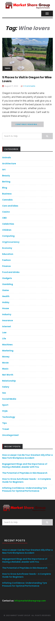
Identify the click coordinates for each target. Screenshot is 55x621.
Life (4, 338)
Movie (5, 362)
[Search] (47, 136)
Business (7, 193)
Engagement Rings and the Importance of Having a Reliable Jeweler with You (24, 465)
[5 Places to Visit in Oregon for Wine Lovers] (27, 54)
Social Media (9, 398)
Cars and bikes (10, 205)
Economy (7, 248)
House (5, 308)
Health (5, 296)
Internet (6, 326)
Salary (5, 386)
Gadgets (7, 278)
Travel (7, 68)
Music (5, 368)
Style (5, 410)
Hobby (5, 302)
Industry (6, 314)
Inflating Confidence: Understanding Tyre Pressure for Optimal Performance (24, 489)
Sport (5, 404)
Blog (4, 187)
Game (5, 290)
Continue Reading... (27, 124)
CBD (4, 217)
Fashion (6, 260)
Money (5, 356)
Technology (8, 417)
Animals (6, 157)
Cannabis (7, 199)
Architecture (9, 163)
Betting (6, 181)
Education (7, 254)
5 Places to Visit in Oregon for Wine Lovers (27, 79)
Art (4, 169)
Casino (6, 211)
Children (6, 229)
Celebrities (8, 223)
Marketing (7, 350)
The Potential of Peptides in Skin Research (24, 472)
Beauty (6, 175)
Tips (4, 423)
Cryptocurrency (10, 242)
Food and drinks (11, 272)
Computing (8, 235)
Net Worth (7, 374)
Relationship (9, 380)
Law (4, 332)
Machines (7, 344)
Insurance (7, 320)
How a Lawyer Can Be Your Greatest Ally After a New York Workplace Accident (27, 456)
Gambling (7, 284)
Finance (6, 266)
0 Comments (29, 86)
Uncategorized (10, 435)
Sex (4, 392)
